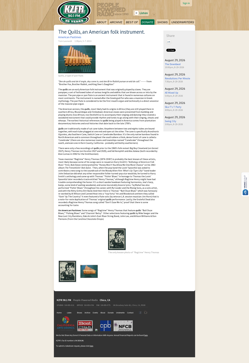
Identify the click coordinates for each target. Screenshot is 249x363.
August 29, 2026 (175, 60)
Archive (87, 312)
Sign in (186, 3)
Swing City (170, 121)
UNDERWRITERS (182, 22)
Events (95, 312)
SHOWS (162, 22)
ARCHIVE (116, 22)
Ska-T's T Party (173, 107)
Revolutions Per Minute (177, 78)
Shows (79, 312)
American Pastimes (69, 37)
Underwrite (120, 312)
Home (59, 312)
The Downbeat (173, 64)
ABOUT (101, 22)
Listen (143, 13)
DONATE (147, 22)
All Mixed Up (171, 92)
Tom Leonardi (65, 41)
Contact (130, 312)
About (102, 312)
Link (168, 41)
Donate (111, 312)
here (146, 335)
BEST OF (132, 22)
